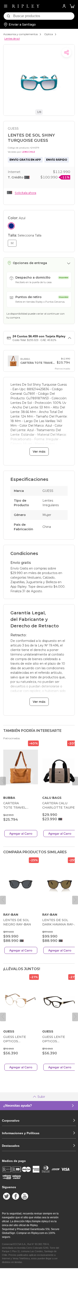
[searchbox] (43, 16)
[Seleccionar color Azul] (11, 225)
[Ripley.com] (25, 6)
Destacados (11, 1145)
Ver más (39, 452)
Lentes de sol (12, 38)
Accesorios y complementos (20, 34)
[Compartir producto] (66, 52)
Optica (48, 34)
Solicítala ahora (25, 192)
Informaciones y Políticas (20, 1133)
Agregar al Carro (20, 833)
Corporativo (11, 1120)
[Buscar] (8, 16)
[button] (72, 6)
